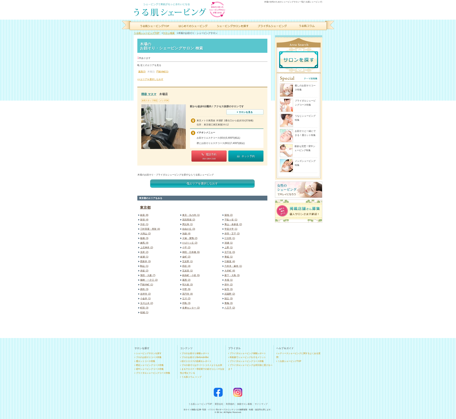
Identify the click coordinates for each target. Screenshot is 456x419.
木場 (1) (228, 280)
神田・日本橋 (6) (191, 252)
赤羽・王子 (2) (232, 233)
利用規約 (230, 404)
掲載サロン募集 (244, 404)
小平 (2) (186, 247)
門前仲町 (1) (146, 284)
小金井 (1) (145, 298)
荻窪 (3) (228, 289)
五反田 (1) (187, 270)
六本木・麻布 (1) (233, 266)
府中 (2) (228, 284)
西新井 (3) (145, 261)
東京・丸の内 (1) (191, 215)
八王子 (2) (229, 307)
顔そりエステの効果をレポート (196, 361)
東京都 (145, 207)
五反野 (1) (187, 261)
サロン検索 (169, 33)
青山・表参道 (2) (233, 224)
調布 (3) (144, 289)
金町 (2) (186, 256)
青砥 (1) (228, 256)
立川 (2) (186, 298)
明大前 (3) (187, 284)
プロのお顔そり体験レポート (195, 353)
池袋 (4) (186, 233)
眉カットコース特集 (145, 361)
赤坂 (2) (144, 270)
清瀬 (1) (228, 243)
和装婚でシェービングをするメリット (248, 357)
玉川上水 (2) (146, 303)
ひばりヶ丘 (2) (189, 243)
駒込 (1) (144, 266)
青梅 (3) (228, 303)
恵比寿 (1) (187, 224)
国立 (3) (228, 298)
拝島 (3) (186, 303)
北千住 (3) (229, 252)
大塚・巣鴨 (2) (189, 238)
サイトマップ (261, 404)
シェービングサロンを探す (149, 353)
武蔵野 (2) (229, 294)
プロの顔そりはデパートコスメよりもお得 (202, 365)
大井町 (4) (229, 270)
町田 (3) (144, 307)
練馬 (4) (144, 243)
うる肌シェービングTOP (146, 33)
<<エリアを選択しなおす (150, 79)
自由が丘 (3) (188, 229)
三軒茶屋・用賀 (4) (150, 229)
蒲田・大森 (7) (147, 275)
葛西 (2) (186, 280)
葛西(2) (142, 71)
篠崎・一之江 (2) (149, 280)
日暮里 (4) (229, 261)
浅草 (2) (144, 252)
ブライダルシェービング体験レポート (248, 353)
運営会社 (219, 404)
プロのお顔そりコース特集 (149, 357)
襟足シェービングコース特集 (150, 365)
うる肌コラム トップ (191, 377)
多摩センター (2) (191, 307)
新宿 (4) (144, 219)
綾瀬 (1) (144, 256)
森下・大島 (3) (232, 275)
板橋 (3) (144, 238)
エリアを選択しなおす (203, 183)
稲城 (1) (144, 312)
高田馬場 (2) (188, 219)
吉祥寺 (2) (145, 294)
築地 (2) (228, 215)
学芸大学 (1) (230, 229)
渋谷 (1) (144, 224)
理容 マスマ (148, 94)
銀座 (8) (144, 215)
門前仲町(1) (162, 71)
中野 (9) (186, 289)
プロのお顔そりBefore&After (195, 357)
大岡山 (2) (145, 233)
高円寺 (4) (187, 294)
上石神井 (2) (146, 247)
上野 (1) (228, 247)
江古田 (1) (229, 238)
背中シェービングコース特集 (150, 369)
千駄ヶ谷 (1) (230, 219)
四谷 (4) (186, 266)
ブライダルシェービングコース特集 (153, 373)
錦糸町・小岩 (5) (191, 275)
